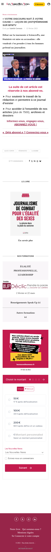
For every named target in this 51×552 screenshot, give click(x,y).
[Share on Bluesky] (40, 161)
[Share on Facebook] (29, 161)
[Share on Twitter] (32, 161)
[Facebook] (16, 519)
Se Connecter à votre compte (25, 536)
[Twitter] (22, 519)
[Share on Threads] (37, 161)
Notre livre (15, 529)
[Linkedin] (35, 519)
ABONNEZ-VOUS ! (25, 124)
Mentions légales (26, 532)
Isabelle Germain (16, 28)
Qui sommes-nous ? (31, 529)
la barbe (35, 151)
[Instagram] (29, 519)
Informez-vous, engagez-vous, (25, 121)
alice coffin (9, 151)
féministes (23, 151)
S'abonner (39, 4)
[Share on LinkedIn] (34, 161)
